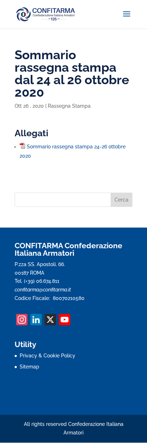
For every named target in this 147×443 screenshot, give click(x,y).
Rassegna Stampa (69, 106)
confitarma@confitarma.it (43, 289)
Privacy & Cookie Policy (47, 355)
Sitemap (29, 367)
